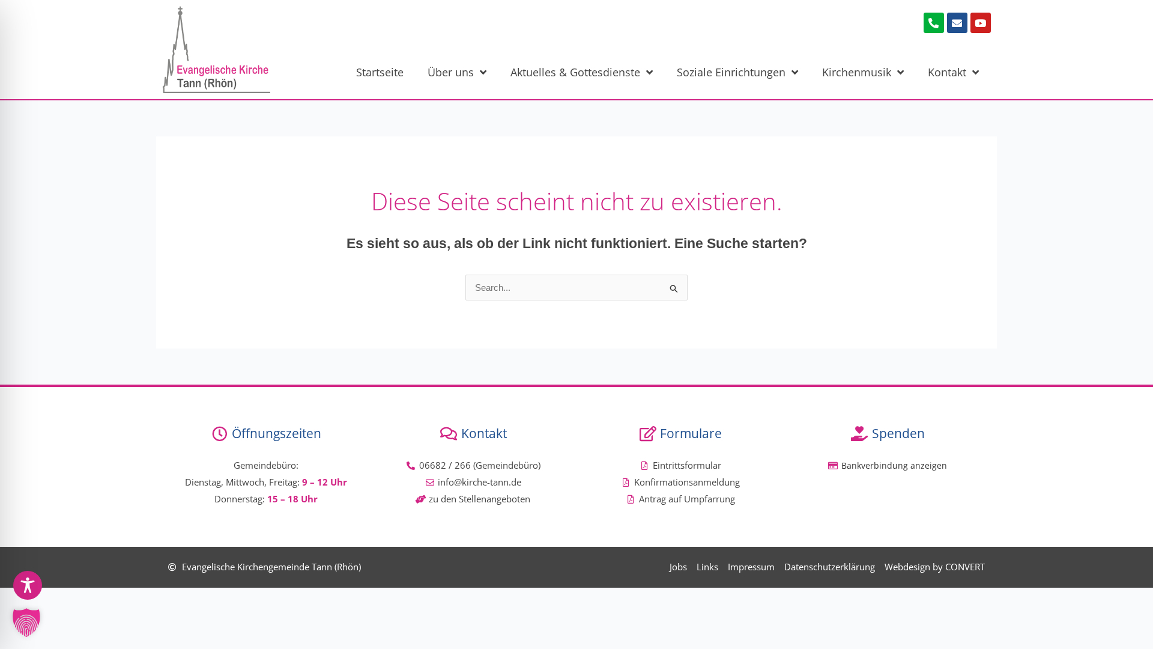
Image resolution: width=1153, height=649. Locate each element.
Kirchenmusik (856, 72)
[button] (26, 622)
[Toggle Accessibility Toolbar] (27, 585)
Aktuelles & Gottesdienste (575, 72)
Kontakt (947, 72)
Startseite (380, 72)
